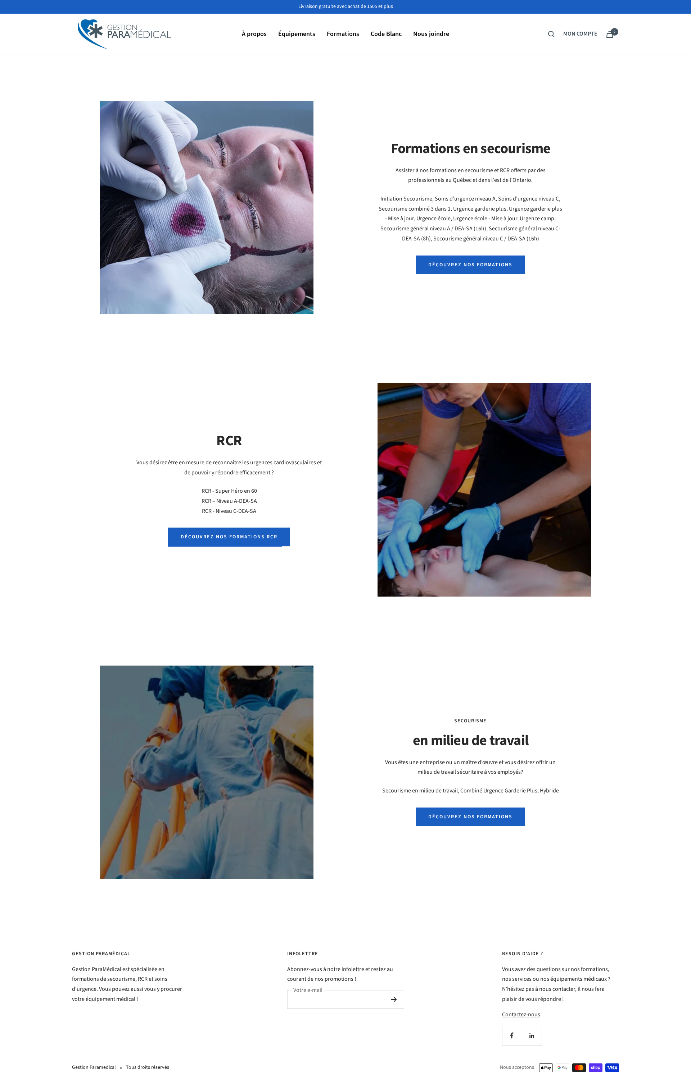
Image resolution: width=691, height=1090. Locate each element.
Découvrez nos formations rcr (229, 537)
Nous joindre (431, 33)
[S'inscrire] (394, 999)
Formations (343, 33)
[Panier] (609, 34)
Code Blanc (386, 33)
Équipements (296, 33)
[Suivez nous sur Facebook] (512, 1035)
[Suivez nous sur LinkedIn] (532, 1035)
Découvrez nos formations (470, 264)
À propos (254, 33)
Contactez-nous (521, 1014)
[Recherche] (551, 34)
